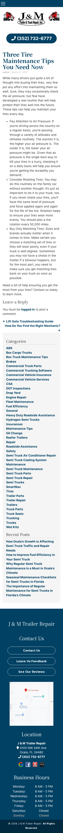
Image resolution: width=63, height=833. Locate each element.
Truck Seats (15, 513)
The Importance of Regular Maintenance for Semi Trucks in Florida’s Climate (29, 590)
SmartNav (13, 487)
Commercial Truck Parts (24, 366)
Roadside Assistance (21, 446)
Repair (11, 442)
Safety (11, 451)
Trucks (11, 522)
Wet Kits (12, 527)
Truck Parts (14, 509)
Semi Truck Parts (18, 473)
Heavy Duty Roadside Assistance (30, 415)
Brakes (11, 361)
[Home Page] (31, 19)
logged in (28, 309)
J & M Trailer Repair (32, 743)
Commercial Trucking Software (29, 370)
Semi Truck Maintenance (24, 469)
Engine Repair (16, 397)
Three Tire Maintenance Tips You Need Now (28, 60)
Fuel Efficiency (17, 406)
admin (6, 72)
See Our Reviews (31, 671)
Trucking (12, 518)
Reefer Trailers (17, 437)
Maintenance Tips (19, 428)
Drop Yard (13, 393)
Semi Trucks (15, 482)
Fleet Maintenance (20, 402)
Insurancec (14, 424)
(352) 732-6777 (34, 38)
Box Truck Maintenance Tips (27, 357)
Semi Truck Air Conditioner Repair (31, 455)
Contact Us (31, 650)
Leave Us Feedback (31, 661)
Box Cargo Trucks (19, 352)
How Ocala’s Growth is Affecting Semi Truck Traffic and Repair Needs (30, 546)
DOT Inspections (18, 388)
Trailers (11, 505)
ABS (9, 348)
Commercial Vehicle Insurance (28, 375)
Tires (10, 491)
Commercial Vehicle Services (27, 379)
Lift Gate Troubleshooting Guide (28, 321)
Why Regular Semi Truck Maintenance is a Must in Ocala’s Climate (30, 568)
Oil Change (14, 433)
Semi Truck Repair (19, 478)
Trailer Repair (16, 500)
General (12, 410)
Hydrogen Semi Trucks (23, 419)
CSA (9, 384)
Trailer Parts (15, 496)
